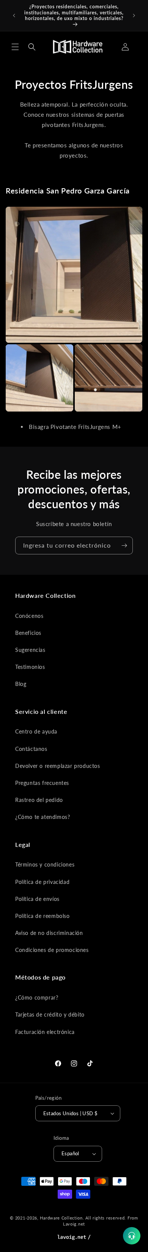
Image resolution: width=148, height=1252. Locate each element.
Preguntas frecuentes (42, 783)
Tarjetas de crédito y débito (50, 1014)
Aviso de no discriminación (49, 933)
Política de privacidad (42, 882)
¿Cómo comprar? (36, 997)
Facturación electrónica (45, 1032)
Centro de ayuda (36, 731)
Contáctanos (31, 749)
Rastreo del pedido (39, 800)
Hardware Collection (61, 1217)
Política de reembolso (42, 916)
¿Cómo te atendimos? (42, 817)
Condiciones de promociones (52, 950)
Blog (20, 684)
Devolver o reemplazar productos (57, 766)
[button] (15, 47)
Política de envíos (37, 899)
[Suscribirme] (124, 545)
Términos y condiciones (44, 864)
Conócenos (29, 616)
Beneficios (28, 633)
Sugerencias (30, 650)
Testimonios (30, 667)
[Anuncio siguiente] (134, 15)
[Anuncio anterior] (14, 15)
